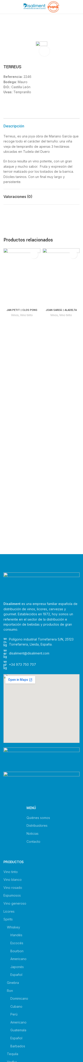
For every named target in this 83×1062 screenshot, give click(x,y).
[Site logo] (41, 6)
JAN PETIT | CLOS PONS (21, 310)
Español (16, 975)
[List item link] (41, 665)
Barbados (17, 1046)
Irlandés (16, 935)
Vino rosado (12, 888)
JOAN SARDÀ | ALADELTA (61, 310)
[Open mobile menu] (5, 6)
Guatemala (18, 1030)
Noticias (33, 833)
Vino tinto (26, 315)
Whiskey (13, 927)
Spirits (8, 919)
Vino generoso (14, 903)
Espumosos (12, 895)
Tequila (12, 1054)
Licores (9, 911)
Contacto (33, 841)
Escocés (16, 943)
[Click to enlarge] (44, 51)
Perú (14, 1014)
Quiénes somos (38, 818)
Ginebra (13, 983)
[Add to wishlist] (34, 255)
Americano (18, 959)
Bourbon (17, 951)
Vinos (15, 315)
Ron (10, 991)
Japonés (17, 967)
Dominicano (19, 998)
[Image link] (41, 584)
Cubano (16, 1006)
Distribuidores (37, 825)
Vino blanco (12, 879)
